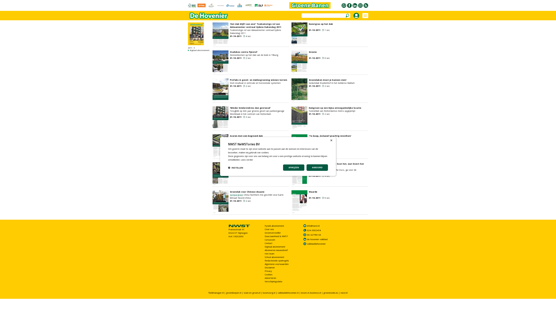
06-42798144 (314, 234)
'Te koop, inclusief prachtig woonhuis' (330, 135)
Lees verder (247, 159)
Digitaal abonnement (275, 246)
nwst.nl (344, 292)
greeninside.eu (330, 292)
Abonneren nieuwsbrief (276, 250)
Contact (268, 243)
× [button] (331, 140)
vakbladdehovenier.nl (288, 292)
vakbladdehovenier (316, 243)
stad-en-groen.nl (252, 292)
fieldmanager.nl (216, 292)
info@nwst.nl (313, 225)
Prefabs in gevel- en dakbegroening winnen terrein (258, 80)
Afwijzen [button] (294, 167)
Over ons (269, 229)
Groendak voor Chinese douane (247, 191)
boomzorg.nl (269, 292)
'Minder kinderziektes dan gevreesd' (250, 108)
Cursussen (270, 239)
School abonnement (274, 257)
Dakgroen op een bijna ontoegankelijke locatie (335, 108)
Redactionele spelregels (277, 260)
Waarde (313, 191)
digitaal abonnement (200, 50)
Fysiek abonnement (274, 225)
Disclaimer (270, 267)
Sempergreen (236, 194)
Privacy (268, 271)
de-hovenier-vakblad (317, 239)
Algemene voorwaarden (277, 264)
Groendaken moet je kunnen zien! (327, 80)
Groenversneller (273, 232)
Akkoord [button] (317, 167)
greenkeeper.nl (233, 292)
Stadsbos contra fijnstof (243, 52)
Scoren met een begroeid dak (246, 135)
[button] (235, 167)
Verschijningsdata (273, 281)
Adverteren (270, 277)
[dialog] (278, 156)
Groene (313, 52)
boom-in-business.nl (311, 292)
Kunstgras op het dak (321, 24)
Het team (269, 253)
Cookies (268, 274)
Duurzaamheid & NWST (276, 236)
